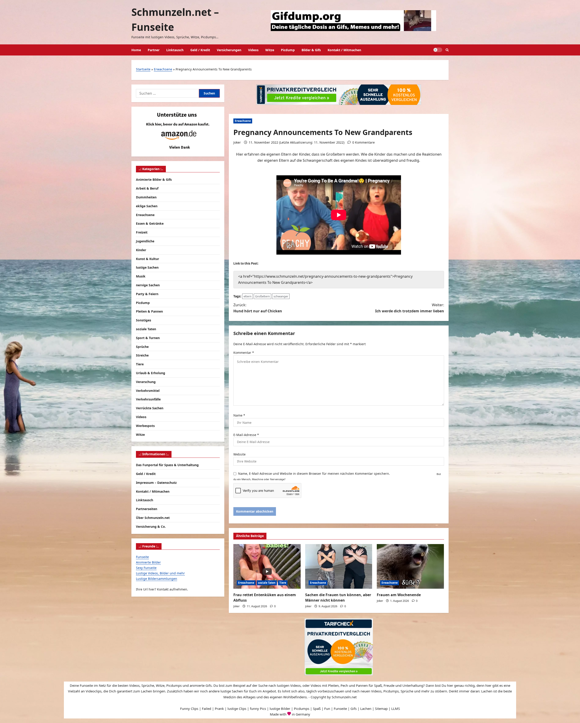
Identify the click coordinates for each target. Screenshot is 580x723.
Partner (154, 50)
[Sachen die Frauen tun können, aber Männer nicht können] (338, 566)
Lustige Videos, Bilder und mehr (160, 573)
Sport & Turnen (148, 338)
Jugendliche (145, 241)
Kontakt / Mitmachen (344, 50)
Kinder (141, 250)
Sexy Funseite (146, 568)
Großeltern (262, 296)
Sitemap (381, 708)
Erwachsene (163, 69)
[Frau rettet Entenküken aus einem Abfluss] (267, 566)
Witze (269, 50)
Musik (140, 276)
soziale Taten (267, 583)
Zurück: (257, 307)
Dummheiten (146, 197)
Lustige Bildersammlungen (156, 578)
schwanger (280, 296)
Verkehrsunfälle (148, 399)
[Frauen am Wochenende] (410, 566)
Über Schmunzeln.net (153, 518)
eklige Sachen (146, 206)
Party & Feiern (147, 294)
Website (239, 454)
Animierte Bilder (148, 562)
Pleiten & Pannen (149, 311)
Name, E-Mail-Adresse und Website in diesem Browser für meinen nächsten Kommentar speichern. (314, 473)
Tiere (282, 583)
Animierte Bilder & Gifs (154, 179)
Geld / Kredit (200, 50)
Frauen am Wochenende (399, 594)
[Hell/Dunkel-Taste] (437, 50)
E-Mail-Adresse (246, 435)
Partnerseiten (146, 509)
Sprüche (142, 346)
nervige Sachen (148, 285)
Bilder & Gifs (311, 50)
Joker (237, 142)
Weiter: (409, 307)
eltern (247, 296)
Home (136, 50)
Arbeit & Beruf (147, 188)
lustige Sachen (147, 267)
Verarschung (146, 382)
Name (239, 415)
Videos (253, 50)
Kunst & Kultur (147, 258)
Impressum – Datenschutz (156, 482)
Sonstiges (143, 320)
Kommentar (243, 352)
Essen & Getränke (150, 223)
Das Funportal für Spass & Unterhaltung (167, 465)
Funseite (142, 557)
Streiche (142, 355)
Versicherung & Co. (151, 526)
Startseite (143, 69)
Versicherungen (229, 50)
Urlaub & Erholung (150, 373)
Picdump (288, 50)
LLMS (395, 708)
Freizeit (141, 232)
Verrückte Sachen (149, 408)
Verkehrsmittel (148, 390)
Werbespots (145, 426)
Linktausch (175, 50)
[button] (447, 50)
